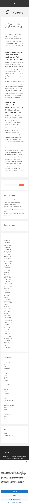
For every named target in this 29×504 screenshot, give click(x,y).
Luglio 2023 (7, 269)
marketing (6, 393)
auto (5, 366)
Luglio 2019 (7, 340)
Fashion (6, 378)
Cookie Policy (8, 502)
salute (5, 398)
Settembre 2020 (8, 326)
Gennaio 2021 (7, 319)
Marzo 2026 (7, 242)
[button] (27, 462)
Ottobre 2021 (7, 304)
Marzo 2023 (7, 276)
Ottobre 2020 (7, 324)
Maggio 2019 (7, 344)
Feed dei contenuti (8, 435)
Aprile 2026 (7, 240)
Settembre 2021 (8, 306)
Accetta (14, 491)
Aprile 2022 (7, 294)
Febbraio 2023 (7, 277)
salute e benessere (8, 400)
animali (5, 361)
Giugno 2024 (7, 254)
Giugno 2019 (7, 342)
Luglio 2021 (7, 310)
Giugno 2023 (7, 270)
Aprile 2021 (6, 313)
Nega (14, 495)
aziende (6, 370)
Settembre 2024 (8, 251)
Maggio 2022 (7, 292)
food (5, 382)
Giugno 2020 (7, 331)
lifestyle (6, 389)
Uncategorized (7, 414)
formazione (7, 384)
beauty (5, 371)
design (5, 375)
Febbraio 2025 (7, 245)
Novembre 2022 (8, 283)
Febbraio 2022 (7, 297)
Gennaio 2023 (7, 279)
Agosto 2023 (7, 267)
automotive (7, 368)
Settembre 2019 (8, 338)
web (5, 418)
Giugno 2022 (7, 290)
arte (5, 364)
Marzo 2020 (7, 335)
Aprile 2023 (7, 274)
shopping (6, 407)
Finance (6, 380)
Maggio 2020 (7, 333)
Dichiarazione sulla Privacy (17, 502)
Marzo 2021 (7, 315)
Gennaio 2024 (7, 258)
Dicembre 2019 (7, 336)
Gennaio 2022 (7, 299)
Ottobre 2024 (7, 249)
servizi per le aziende (9, 405)
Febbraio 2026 (7, 244)
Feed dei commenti (8, 437)
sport (5, 409)
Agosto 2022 (7, 288)
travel (5, 412)
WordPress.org (7, 438)
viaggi (5, 416)
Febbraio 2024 (7, 256)
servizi (5, 402)
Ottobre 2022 (7, 285)
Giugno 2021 (7, 311)
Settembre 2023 (8, 265)
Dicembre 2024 (8, 247)
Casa (5, 373)
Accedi (5, 433)
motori (5, 396)
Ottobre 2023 (7, 263)
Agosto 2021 (7, 308)
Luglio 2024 (7, 252)
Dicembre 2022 (7, 281)
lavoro (5, 387)
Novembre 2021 (8, 302)
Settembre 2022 (8, 286)
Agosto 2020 (7, 327)
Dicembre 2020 (8, 320)
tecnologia (6, 411)
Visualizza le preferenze (14, 499)
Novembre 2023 (8, 261)
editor (18, 30)
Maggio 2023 (7, 272)
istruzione (6, 386)
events (6, 377)
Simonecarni (14, 12)
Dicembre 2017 (7, 347)
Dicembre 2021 (7, 301)
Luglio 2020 (7, 329)
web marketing (7, 420)
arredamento (7, 362)
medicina (6, 395)
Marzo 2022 (7, 295)
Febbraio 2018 (7, 345)
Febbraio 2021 (7, 317)
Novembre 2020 (8, 322)
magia (5, 391)
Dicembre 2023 (7, 260)
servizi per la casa (8, 403)
